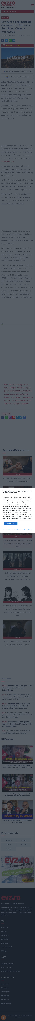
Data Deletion (7, 529)
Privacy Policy (28, 529)
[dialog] (17, 510)
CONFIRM (10, 523)
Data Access (17, 529)
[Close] (31, 491)
